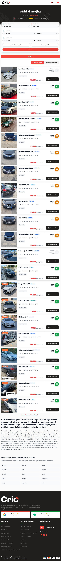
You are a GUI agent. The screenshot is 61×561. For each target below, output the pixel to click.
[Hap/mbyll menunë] (58, 2)
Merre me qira (53, 79)
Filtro (31, 57)
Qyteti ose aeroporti (10, 23)
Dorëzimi (35, 23)
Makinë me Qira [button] (34, 15)
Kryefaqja (25, 15)
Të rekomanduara (52, 62)
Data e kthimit (8, 37)
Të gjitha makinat (37, 62)
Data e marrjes (8, 30)
